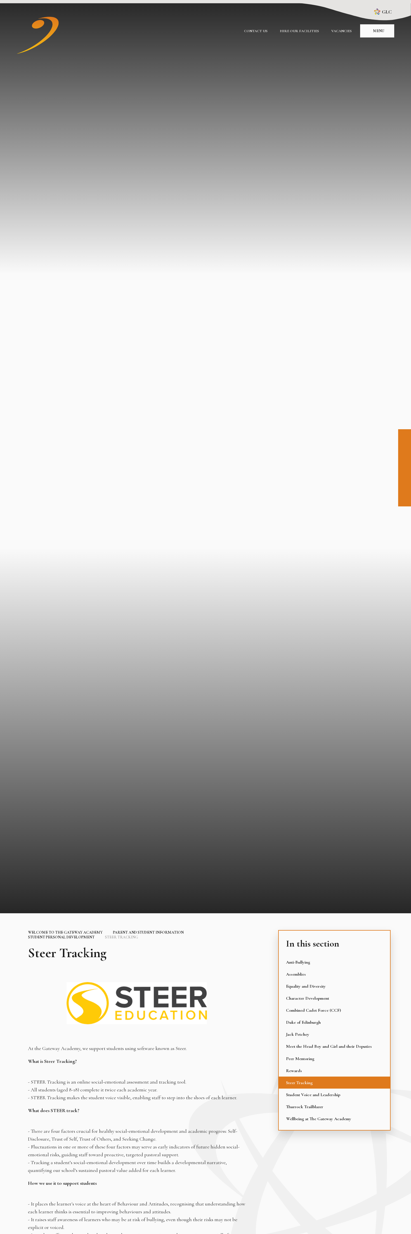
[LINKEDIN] (404, 461)
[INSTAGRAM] (404, 448)
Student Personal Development (61, 937)
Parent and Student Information (148, 932)
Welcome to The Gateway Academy (65, 932)
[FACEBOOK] (404, 435)
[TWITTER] (404, 473)
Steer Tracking (121, 937)
